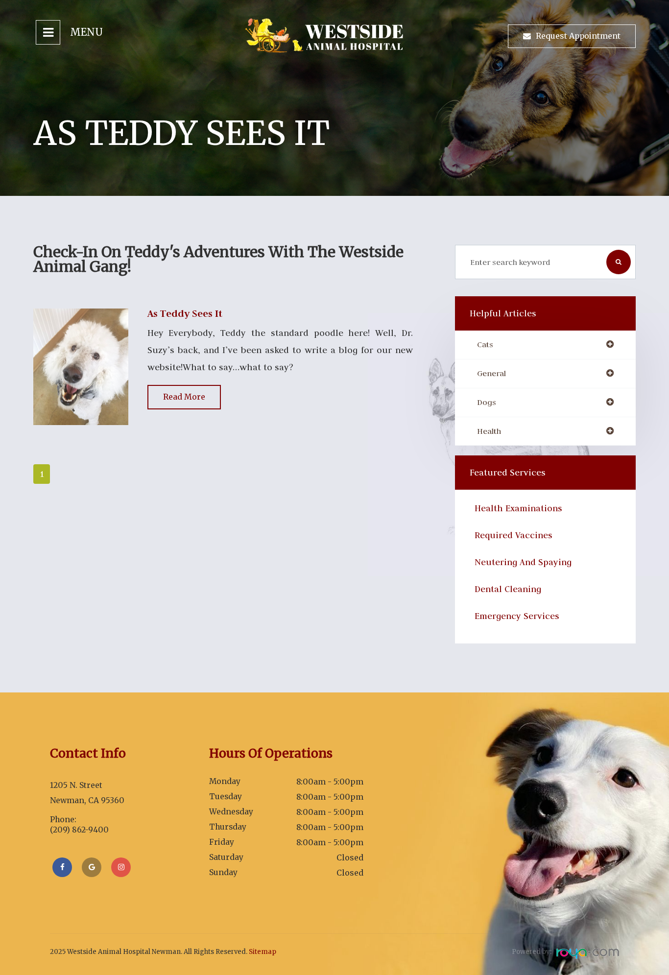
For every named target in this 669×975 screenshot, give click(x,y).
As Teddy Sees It (184, 313)
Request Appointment (578, 36)
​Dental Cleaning (508, 589)
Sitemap (262, 952)
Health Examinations (518, 508)
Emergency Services (517, 615)
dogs (486, 402)
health (489, 431)
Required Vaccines (513, 535)
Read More (184, 397)
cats (485, 344)
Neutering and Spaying (523, 562)
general (491, 373)
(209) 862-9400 (79, 830)
